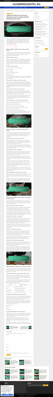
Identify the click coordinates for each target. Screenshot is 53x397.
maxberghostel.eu (26, 4)
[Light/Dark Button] (42, 7)
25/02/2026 (12, 20)
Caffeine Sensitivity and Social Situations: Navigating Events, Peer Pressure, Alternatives (28, 362)
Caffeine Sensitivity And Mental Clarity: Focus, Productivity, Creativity (43, 371)
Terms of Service (31, 394)
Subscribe (47, 7)
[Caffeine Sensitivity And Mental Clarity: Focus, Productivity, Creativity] (36, 371)
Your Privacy (34, 394)
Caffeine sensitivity (9, 38)
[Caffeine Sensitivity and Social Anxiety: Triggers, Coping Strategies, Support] (7, 377)
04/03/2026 (26, 364)
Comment (7, 334)
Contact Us (10, 7)
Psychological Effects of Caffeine (14, 369)
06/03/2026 (12, 364)
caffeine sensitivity (25, 169)
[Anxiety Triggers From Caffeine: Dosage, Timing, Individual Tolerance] (22, 371)
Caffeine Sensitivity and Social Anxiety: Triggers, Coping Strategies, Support (14, 377)
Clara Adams (8, 20)
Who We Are (20, 7)
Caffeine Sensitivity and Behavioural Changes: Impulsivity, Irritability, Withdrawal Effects (43, 377)
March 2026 (36, 54)
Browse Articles (15, 7)
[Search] (43, 7)
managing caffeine (23, 86)
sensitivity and (16, 111)
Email (7, 347)
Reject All (10, 393)
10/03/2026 (26, 373)
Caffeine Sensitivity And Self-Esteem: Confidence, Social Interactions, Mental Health (41, 24)
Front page (5, 7)
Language (25, 7)
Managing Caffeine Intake (9, 13)
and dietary (11, 276)
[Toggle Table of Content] (15, 46)
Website (7, 350)
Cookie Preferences (21, 394)
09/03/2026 (41, 373)
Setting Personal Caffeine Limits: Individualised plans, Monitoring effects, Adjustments (14, 362)
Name (7, 344)
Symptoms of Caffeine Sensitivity (39, 43)
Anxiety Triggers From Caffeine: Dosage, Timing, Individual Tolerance (29, 371)
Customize (4, 393)
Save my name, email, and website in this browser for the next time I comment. (18, 353)
